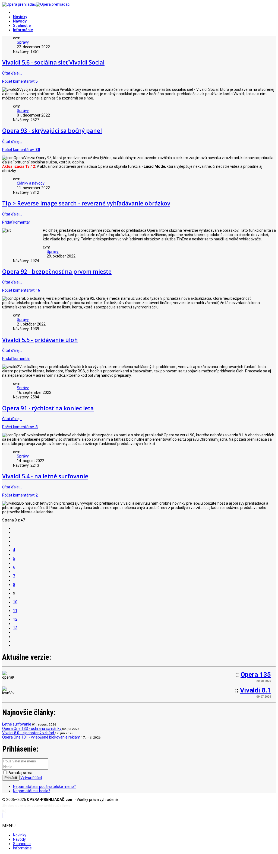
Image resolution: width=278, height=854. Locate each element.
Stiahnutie (22, 25)
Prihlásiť (10, 778)
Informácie (23, 30)
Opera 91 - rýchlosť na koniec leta (48, 408)
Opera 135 (256, 674)
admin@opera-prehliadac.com (29, 811)
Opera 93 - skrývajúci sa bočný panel (52, 130)
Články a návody (31, 183)
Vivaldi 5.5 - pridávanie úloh (40, 340)
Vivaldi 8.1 (255, 690)
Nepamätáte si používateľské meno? (44, 786)
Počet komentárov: (20, 81)
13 (15, 628)
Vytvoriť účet (31, 777)
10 (15, 602)
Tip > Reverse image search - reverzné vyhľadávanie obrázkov (86, 203)
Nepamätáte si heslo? (31, 791)
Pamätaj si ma (20, 773)
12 (15, 619)
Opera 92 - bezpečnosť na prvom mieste (57, 271)
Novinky (20, 17)
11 (15, 610)
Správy (23, 42)
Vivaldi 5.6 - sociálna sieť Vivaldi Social (53, 62)
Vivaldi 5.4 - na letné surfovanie (45, 476)
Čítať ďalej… (12, 73)
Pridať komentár (16, 222)
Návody (20, 21)
